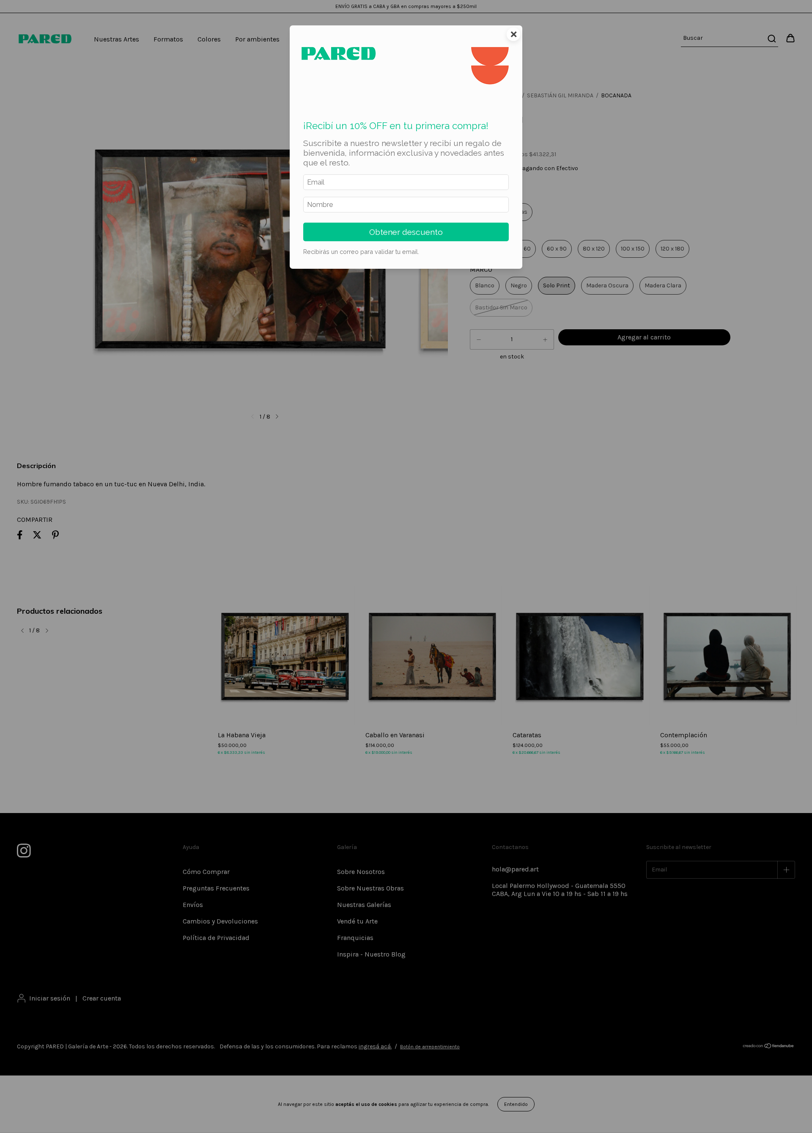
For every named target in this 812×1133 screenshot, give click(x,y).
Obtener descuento (406, 232)
